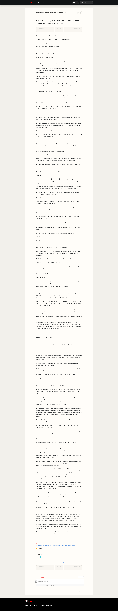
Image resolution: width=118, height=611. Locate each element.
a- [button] (80, 12)
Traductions (38, 2)
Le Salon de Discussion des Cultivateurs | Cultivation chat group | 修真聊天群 (51, 12)
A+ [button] (77, 12)
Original (43, 2)
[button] (75, 2)
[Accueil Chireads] (29, 3)
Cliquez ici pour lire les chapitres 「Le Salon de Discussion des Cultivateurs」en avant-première (56, 545)
